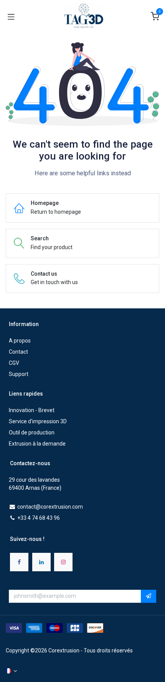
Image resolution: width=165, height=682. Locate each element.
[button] (148, 596)
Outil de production (31, 432)
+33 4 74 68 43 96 (38, 518)
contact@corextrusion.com (50, 507)
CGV (14, 363)
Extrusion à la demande (37, 444)
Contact (18, 352)
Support (18, 374)
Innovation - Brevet (31, 410)
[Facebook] (19, 562)
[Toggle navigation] (11, 16)
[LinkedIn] (41, 562)
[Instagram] (63, 562)
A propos (20, 341)
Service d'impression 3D (38, 421)
